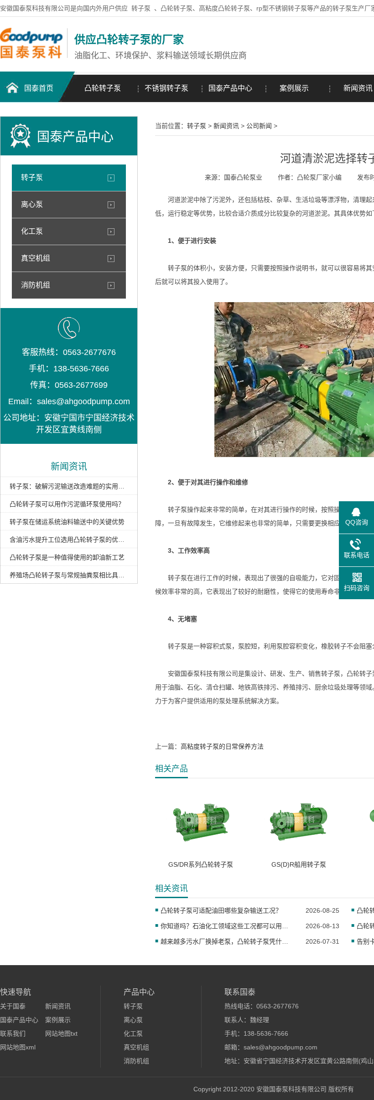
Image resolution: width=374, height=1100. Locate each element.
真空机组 (35, 258)
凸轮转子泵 (102, 88)
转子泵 (141, 8)
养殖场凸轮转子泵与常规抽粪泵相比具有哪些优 (69, 575)
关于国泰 (13, 1006)
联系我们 (13, 1033)
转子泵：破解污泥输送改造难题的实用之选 (69, 486)
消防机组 (35, 285)
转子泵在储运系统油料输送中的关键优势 (67, 521)
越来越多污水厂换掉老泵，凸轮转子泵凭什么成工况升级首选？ (227, 941)
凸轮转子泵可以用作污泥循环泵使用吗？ (67, 504)
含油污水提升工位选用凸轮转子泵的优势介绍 (69, 539)
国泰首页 (38, 88)
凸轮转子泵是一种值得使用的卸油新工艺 (67, 557)
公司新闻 (259, 125)
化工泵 (32, 231)
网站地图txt (61, 1033)
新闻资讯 (226, 125)
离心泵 (32, 204)
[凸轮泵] (31, 56)
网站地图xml (18, 1047)
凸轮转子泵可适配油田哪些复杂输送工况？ (221, 910)
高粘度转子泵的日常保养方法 (222, 746)
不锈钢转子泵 (166, 88)
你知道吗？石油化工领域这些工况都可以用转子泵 (227, 926)
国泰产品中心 (230, 88)
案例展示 (294, 88)
